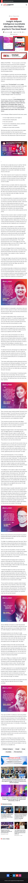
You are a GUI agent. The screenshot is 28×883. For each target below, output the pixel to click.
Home (11, 16)
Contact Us (6, 880)
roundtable (8, 752)
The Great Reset (18, 752)
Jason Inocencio (8, 32)
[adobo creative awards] (14, 55)
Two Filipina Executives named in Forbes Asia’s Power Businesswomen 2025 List (20, 832)
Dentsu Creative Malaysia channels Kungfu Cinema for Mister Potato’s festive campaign (21, 816)
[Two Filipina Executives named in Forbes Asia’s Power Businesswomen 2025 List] (21, 825)
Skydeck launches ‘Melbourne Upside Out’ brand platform (6, 831)
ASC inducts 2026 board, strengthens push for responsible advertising (7, 816)
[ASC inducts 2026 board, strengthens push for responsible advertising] (7, 809)
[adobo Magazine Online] (8, 5)
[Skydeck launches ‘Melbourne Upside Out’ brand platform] (7, 825)
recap (24, 749)
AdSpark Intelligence (8, 749)
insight (17, 749)
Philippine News (16, 16)
